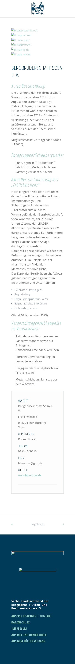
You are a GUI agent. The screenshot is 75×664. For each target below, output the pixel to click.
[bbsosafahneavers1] (37, 40)
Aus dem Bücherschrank (28, 641)
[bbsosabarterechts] (37, 54)
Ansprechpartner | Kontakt (31, 616)
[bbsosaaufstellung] (37, 30)
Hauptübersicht (37, 524)
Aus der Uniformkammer (29, 635)
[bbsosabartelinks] (37, 49)
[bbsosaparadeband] (37, 35)
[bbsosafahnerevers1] (37, 44)
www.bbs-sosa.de (29, 475)
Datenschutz (20, 622)
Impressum (19, 628)
